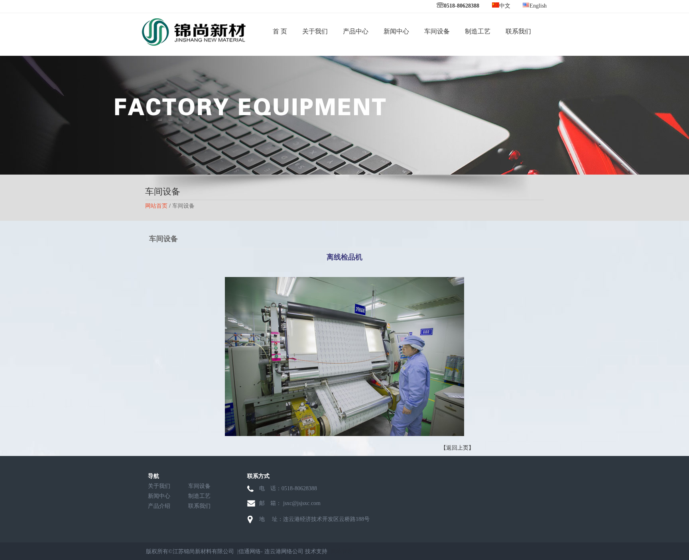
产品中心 (355, 31)
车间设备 (437, 31)
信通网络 (249, 551)
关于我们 (315, 31)
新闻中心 (396, 31)
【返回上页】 (457, 448)
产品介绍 (159, 506)
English (538, 6)
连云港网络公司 (283, 551)
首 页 (280, 31)
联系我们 (518, 31)
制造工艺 (477, 31)
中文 (504, 6)
